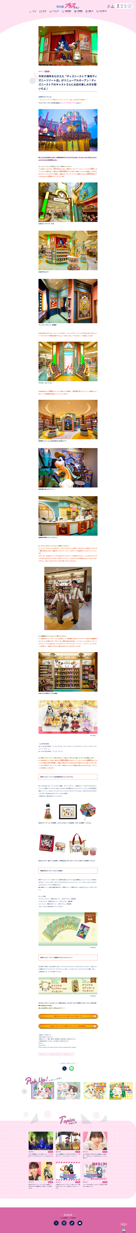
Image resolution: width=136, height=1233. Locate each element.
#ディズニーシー (68, 1054)
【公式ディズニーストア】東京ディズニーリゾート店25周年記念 (68, 1026)
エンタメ (47, 71)
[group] (31, 1091)
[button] (24, 1091)
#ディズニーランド (55, 1054)
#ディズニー (43, 1054)
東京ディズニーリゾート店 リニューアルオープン (68, 1016)
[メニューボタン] (129, 6)
